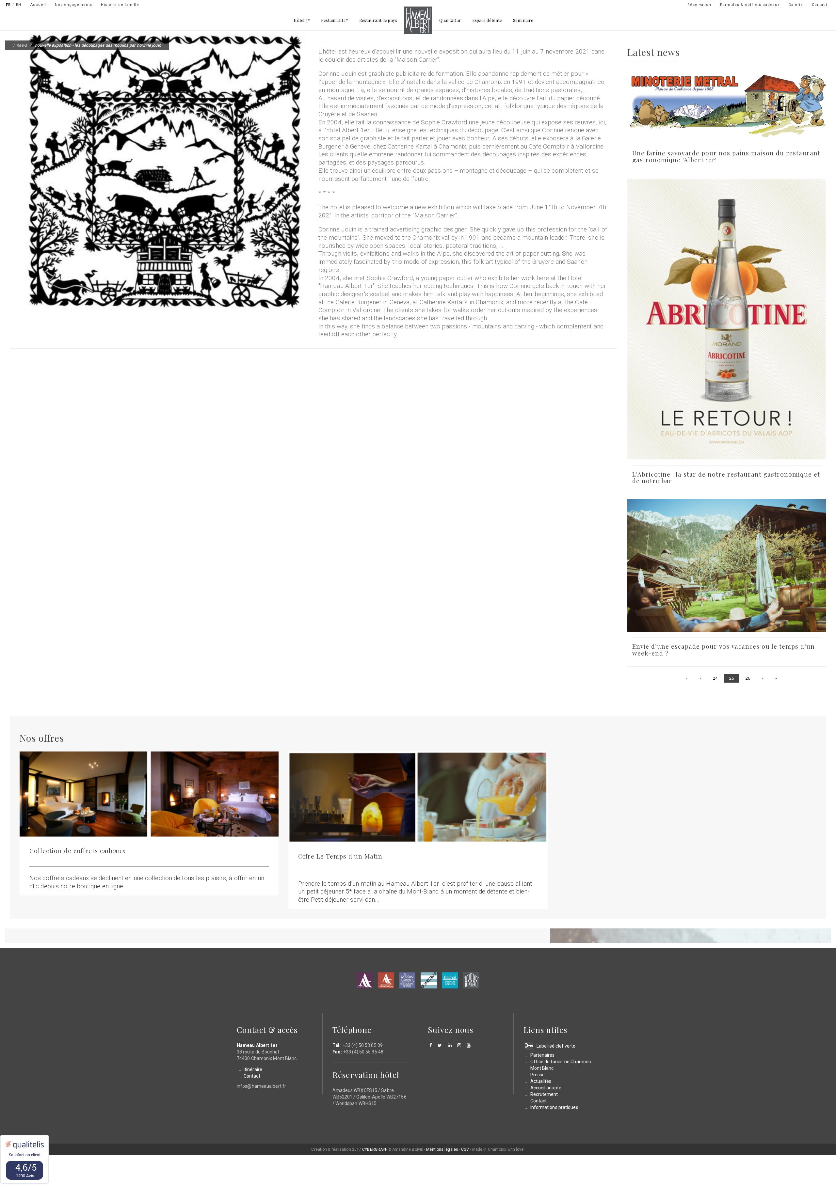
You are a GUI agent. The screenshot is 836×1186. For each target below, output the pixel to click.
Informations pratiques (554, 1107)
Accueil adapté (545, 1087)
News (22, 45)
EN (18, 5)
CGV (465, 1149)
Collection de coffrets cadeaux (77, 850)
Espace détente (487, 20)
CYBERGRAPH (375, 1149)
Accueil (38, 5)
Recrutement (544, 1094)
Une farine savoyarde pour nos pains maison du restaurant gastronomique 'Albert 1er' (726, 156)
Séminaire (523, 20)
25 (734, 679)
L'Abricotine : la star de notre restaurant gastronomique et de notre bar (726, 477)
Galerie (795, 5)
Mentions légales (442, 1149)
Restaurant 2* (386, 980)
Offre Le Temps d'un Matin (340, 856)
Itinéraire (253, 1069)
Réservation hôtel (365, 1074)
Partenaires (542, 1055)
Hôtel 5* (302, 20)
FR (8, 5)
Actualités (541, 1081)
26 (750, 678)
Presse (537, 1074)
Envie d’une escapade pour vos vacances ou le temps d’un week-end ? (723, 649)
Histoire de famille (120, 5)
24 (717, 678)
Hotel (365, 980)
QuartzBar (450, 20)
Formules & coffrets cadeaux (750, 5)
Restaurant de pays (378, 20)
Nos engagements (73, 5)
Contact (819, 5)
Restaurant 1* (334, 20)
